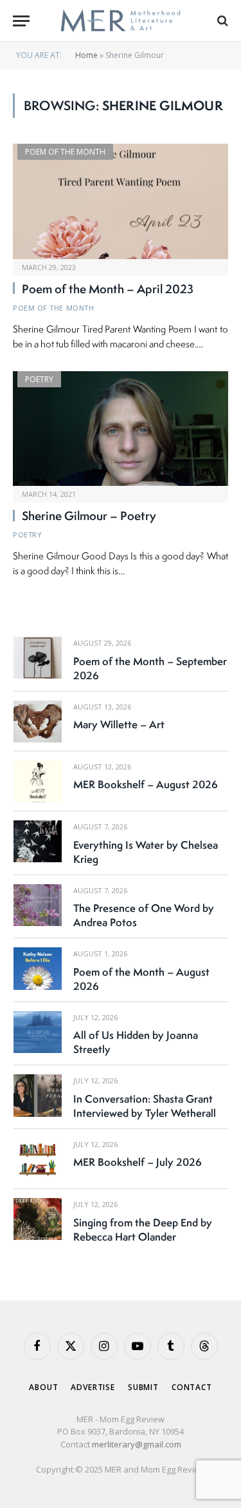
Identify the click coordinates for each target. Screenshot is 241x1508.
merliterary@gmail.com (136, 1444)
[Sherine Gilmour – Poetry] (120, 428)
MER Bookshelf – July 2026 (137, 1162)
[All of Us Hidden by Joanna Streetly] (37, 1032)
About (43, 1387)
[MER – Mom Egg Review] (120, 21)
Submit (143, 1387)
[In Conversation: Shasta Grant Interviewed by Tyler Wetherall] (37, 1095)
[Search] (221, 20)
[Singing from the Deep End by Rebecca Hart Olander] (37, 1219)
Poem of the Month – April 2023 (107, 288)
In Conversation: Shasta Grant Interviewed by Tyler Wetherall (144, 1106)
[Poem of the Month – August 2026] (37, 968)
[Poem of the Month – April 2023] (120, 201)
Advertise (93, 1387)
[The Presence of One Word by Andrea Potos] (37, 905)
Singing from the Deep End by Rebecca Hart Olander (142, 1229)
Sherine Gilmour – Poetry (89, 515)
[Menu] (21, 20)
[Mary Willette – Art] (37, 721)
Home (86, 55)
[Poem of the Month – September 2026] (37, 658)
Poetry (39, 379)
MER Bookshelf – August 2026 (145, 784)
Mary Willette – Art (119, 724)
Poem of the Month (65, 151)
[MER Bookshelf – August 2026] (37, 781)
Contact (192, 1387)
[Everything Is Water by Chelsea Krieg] (37, 841)
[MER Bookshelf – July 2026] (37, 1159)
